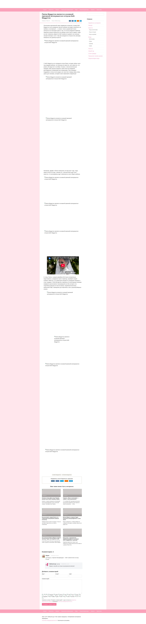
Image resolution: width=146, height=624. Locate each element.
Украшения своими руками (67, 9)
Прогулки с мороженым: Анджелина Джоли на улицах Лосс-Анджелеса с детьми (71, 539)
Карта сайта (99, 9)
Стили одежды (92, 53)
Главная (44, 9)
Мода (76, 9)
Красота (92, 9)
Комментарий (45, 578)
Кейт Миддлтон (57, 474)
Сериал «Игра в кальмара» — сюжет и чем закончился (71, 498)
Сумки (90, 45)
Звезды (57, 9)
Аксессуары (92, 39)
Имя (43, 574)
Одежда (91, 43)
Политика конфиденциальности (49, 620)
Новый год (51, 9)
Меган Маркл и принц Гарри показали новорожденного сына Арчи (72, 518)
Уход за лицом (92, 32)
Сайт (70, 574)
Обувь (90, 41)
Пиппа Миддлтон (67, 474)
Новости (48, 20)
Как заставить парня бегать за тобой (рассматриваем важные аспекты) (50, 518)
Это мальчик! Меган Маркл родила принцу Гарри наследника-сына (51, 538)
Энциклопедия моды (84, 9)
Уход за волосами (93, 29)
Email (57, 574)
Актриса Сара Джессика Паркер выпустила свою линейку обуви (51, 498)
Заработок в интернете (94, 23)
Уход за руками (92, 34)
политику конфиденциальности (65, 601)
